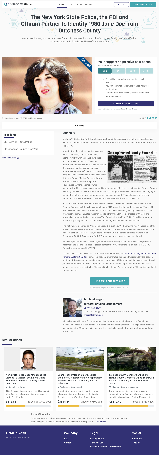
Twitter (136, 442)
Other (146, 71)
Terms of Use (96, 442)
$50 (119, 71)
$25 (105, 71)
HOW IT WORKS (84, 4)
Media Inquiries (9, 157)
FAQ (71, 4)
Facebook (137, 438)
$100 (132, 71)
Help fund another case (110, 281)
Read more (101, 421)
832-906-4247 (93, 308)
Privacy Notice (97, 438)
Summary (79, 125)
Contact (68, 442)
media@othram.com (93, 315)
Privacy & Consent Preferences (105, 446)
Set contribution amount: (109, 65)
